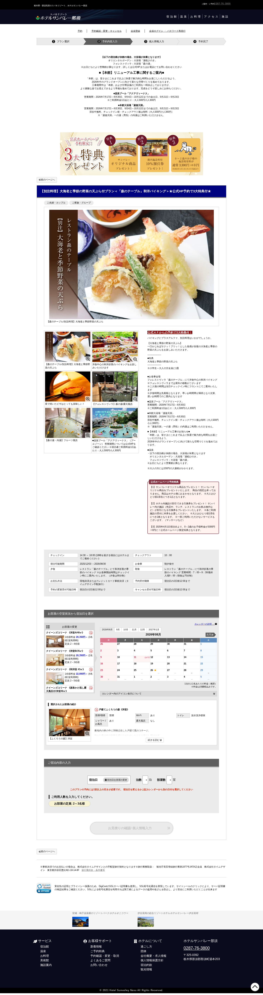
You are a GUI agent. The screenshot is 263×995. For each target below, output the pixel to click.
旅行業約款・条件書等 (93, 870)
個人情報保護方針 (152, 960)
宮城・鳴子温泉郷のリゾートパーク (100, 913)
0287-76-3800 (222, 3)
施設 (225, 16)
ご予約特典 (97, 951)
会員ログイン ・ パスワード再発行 (167, 31)
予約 (80, 31)
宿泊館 (172, 16)
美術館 (44, 960)
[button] (44, 888)
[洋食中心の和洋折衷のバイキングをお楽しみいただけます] (115, 347)
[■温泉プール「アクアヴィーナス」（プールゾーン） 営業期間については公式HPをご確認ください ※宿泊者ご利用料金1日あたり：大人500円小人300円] (115, 423)
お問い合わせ (99, 964)
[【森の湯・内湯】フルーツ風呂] (67, 423)
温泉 (184, 16)
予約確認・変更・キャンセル (106, 31)
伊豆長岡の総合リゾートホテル (168, 913)
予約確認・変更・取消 (104, 955)
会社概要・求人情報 (153, 955)
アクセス (211, 16)
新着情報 (96, 946)
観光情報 (146, 969)
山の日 (147, 657)
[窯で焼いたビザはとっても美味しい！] (67, 386)
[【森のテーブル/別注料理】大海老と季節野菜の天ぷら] (67, 347)
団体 (143, 951)
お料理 (196, 16)
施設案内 (46, 964)
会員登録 (135, 31)
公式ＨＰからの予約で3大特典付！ (170, 332)
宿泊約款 (146, 964)
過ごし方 (146, 946)
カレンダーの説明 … (204, 624)
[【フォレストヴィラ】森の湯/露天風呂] (115, 386)
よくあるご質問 (100, 960)
